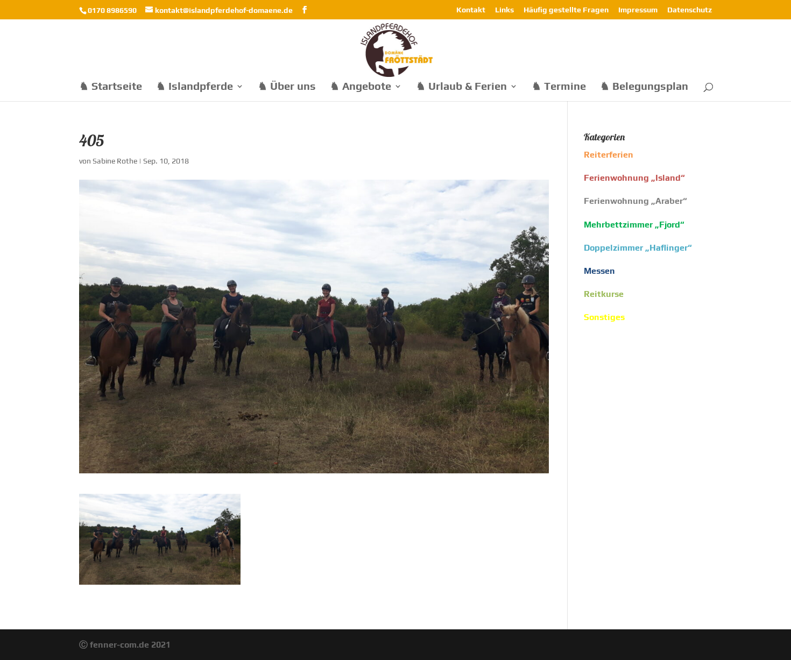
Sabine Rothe (115, 161)
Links (504, 10)
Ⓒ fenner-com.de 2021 (125, 645)
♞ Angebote (360, 87)
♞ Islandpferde (194, 87)
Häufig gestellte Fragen (566, 10)
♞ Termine (559, 87)
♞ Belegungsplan (644, 87)
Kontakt (470, 10)
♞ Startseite (110, 87)
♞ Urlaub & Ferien (461, 87)
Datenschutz (689, 10)
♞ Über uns (287, 87)
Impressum (638, 10)
